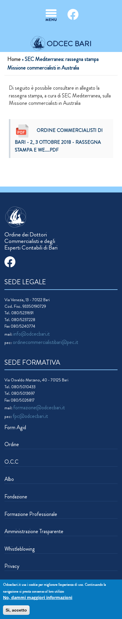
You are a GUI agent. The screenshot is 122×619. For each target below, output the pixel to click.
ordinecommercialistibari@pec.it (45, 342)
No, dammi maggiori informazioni (37, 597)
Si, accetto (16, 610)
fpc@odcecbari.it (30, 416)
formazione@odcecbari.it (39, 407)
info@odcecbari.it (31, 334)
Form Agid (15, 427)
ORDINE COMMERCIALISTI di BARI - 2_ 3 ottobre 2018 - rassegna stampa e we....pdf (59, 140)
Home (14, 59)
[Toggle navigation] (51, 15)
